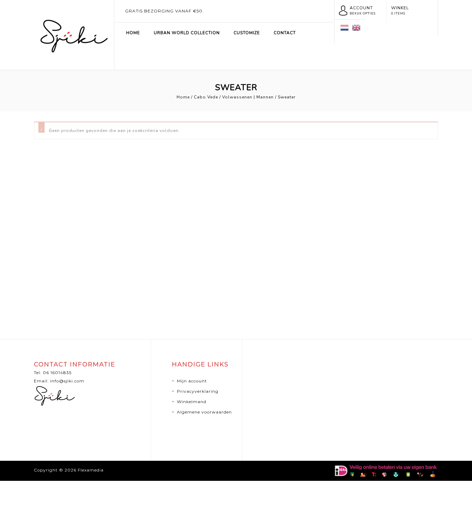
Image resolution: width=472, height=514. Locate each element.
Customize (247, 33)
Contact (285, 33)
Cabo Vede (206, 97)
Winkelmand (191, 401)
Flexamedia (91, 470)
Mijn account (192, 380)
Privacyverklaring (197, 391)
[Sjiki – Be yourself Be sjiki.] (74, 34)
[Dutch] (344, 27)
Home (133, 33)
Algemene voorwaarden (204, 412)
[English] (356, 27)
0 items (398, 13)
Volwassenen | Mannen (248, 97)
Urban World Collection (187, 33)
